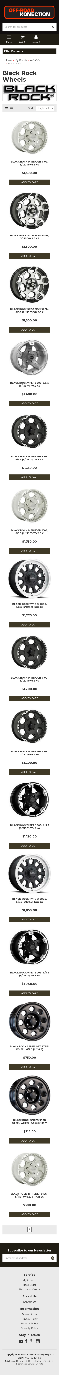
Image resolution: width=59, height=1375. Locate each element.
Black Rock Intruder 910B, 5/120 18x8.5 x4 (29, 679)
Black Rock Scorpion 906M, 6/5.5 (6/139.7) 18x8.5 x (29, 311)
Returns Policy (29, 1323)
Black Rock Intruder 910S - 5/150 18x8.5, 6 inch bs (29, 1195)
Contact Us (29, 1301)
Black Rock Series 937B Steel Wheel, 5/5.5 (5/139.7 (29, 1122)
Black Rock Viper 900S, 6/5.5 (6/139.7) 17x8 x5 (29, 384)
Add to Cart (29, 182)
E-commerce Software (25, 1364)
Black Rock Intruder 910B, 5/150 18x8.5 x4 (29, 753)
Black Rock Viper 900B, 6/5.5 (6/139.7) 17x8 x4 (29, 827)
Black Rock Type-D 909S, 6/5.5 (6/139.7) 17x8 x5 (29, 605)
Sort (30, 108)
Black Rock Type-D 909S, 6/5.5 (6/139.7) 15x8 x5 (29, 900)
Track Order (29, 1284)
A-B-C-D (35, 60)
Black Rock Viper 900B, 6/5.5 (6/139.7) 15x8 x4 (29, 974)
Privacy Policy (30, 1318)
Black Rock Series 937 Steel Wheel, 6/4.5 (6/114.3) (29, 1048)
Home (8, 60)
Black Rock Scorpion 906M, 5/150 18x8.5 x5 (29, 237)
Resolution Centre (29, 1289)
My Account (30, 1280)
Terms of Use (29, 1314)
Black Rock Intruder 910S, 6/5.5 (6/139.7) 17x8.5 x (29, 532)
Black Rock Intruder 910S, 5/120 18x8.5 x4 (29, 163)
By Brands (21, 60)
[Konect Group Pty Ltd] (29, 11)
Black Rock (14, 63)
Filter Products (13, 51)
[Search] (53, 27)
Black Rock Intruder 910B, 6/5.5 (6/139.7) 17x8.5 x (29, 458)
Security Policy (29, 1328)
